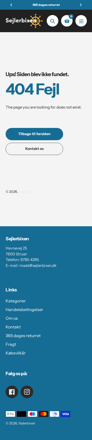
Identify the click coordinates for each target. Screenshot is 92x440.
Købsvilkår (16, 352)
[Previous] (11, 4)
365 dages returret (23, 335)
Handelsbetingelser (24, 309)
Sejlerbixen (26, 191)
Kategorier (16, 300)
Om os (12, 318)
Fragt (11, 344)
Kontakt (13, 326)
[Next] (80, 4)
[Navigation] (81, 21)
